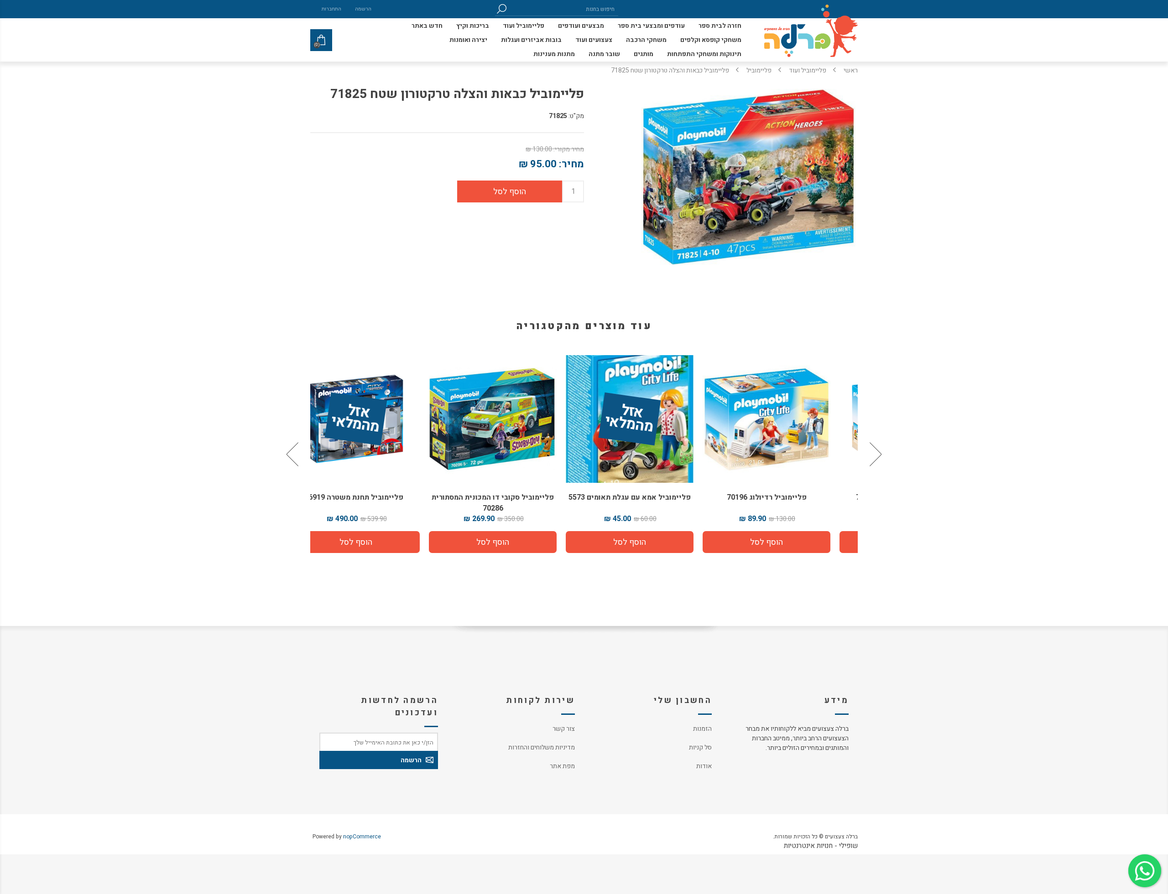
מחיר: (571, 164)
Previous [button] (875, 454)
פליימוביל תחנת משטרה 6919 (378, 497)
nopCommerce (362, 836)
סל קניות (700, 747)
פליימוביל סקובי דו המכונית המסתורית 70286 (515, 503)
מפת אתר (562, 766)
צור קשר (564, 729)
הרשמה (363, 9)
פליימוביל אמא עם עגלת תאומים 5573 (652, 497)
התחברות (331, 9)
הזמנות (702, 729)
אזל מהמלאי (652, 419)
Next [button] (293, 454)
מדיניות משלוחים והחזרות (541, 747)
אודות (704, 766)
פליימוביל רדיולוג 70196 (789, 497)
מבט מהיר (789, 415)
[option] (789, 454)
